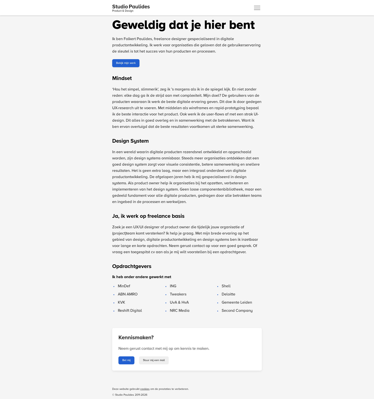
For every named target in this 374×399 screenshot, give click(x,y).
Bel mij (126, 360)
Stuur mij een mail (154, 360)
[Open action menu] (257, 7)
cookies (145, 389)
